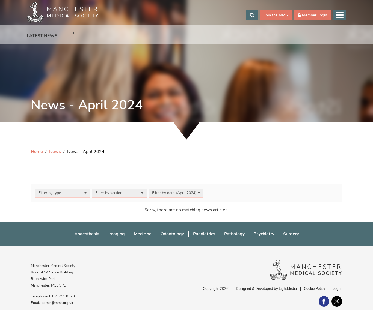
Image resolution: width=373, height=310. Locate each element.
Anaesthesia (86, 234)
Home (37, 152)
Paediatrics (204, 234)
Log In (337, 288)
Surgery (291, 234)
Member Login (314, 15)
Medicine (143, 234)
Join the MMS (276, 15)
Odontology (172, 234)
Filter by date (174, 192)
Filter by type (50, 192)
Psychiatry (264, 234)
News (55, 152)
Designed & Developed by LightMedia (266, 288)
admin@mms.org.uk (57, 302)
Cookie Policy (314, 288)
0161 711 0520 (62, 296)
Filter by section (108, 192)
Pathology (234, 234)
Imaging (116, 234)
